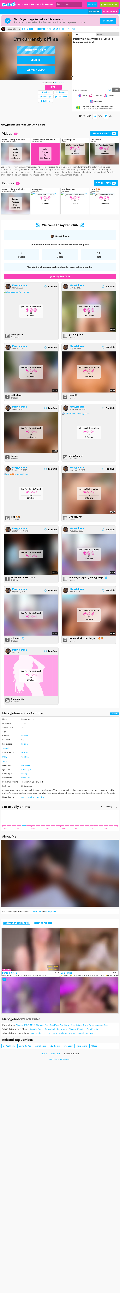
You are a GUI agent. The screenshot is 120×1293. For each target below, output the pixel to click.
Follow (46, 92)
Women (24, 752)
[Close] (117, 29)
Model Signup (110, 11)
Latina (79, 1025)
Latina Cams (35, 911)
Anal (32, 1033)
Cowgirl (80, 1033)
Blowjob (39, 1025)
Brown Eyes (26, 769)
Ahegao (19, 1025)
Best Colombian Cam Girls (32, 797)
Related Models (43, 922)
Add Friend (62, 96)
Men (4, 756)
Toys (91, 1025)
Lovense (98, 1025)
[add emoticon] (109, 90)
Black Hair (25, 765)
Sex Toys (89, 1033)
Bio (23, 29)
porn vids (39, 4)
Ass (61, 1025)
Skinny (24, 773)
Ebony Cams (50, 911)
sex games (49, 4)
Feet (46, 1025)
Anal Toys (63, 1033)
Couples (24, 756)
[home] (8, 4)
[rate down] (105, 116)
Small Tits (25, 777)
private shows (28, 4)
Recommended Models (16, 922)
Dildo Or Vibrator (50, 1033)
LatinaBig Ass (25, 1046)
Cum (106, 1025)
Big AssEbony (9, 1046)
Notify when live (36, 50)
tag (18, 4)
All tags (94, 1046)
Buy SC (47, 101)
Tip (53, 87)
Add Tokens (59, 83)
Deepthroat (62, 1029)
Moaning (81, 1029)
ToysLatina (82, 1046)
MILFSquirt (54, 1046)
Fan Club (56, 29)
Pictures (42, 29)
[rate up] (94, 116)
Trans (4, 761)
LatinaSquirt (40, 1046)
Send (116, 90)
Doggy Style (50, 1029)
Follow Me (114, 714)
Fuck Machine (93, 1029)
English (24, 743)
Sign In (92, 4)
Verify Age (108, 20)
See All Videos (104, 133)
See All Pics (105, 183)
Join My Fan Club (60, 276)
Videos (31, 29)
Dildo (85, 1025)
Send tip (36, 59)
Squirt (40, 1029)
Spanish (5, 748)
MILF (26, 1025)
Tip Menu (62, 92)
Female (24, 735)
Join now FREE (109, 4)
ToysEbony (68, 1046)
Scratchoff (98, 101)
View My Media (36, 69)
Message (47, 96)
